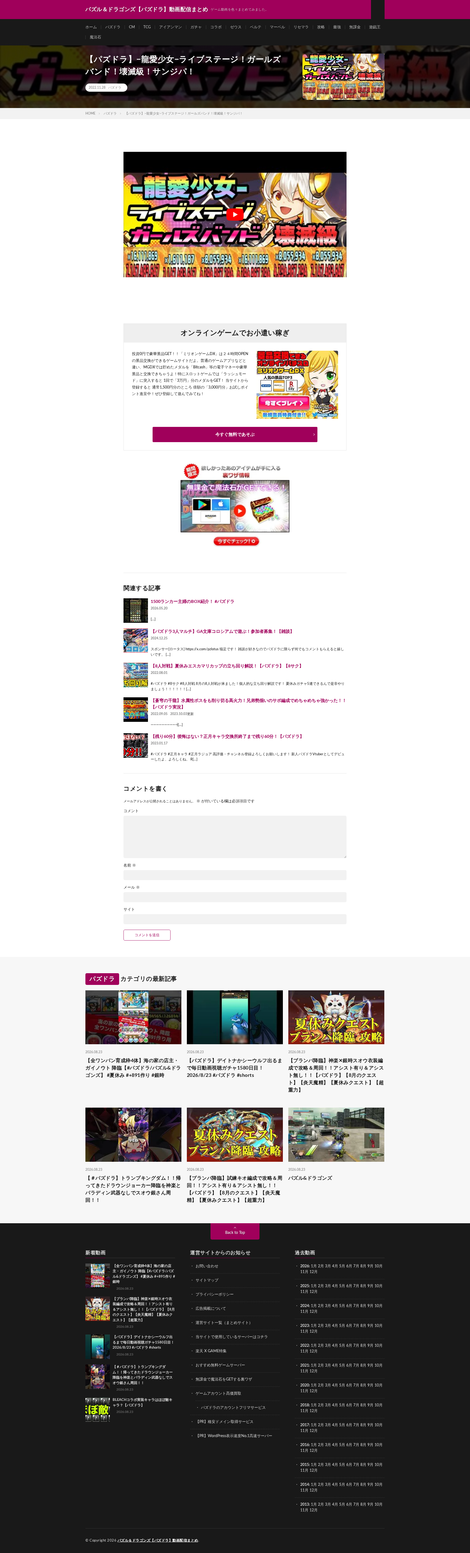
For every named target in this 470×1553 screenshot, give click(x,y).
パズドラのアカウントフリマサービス (233, 1408)
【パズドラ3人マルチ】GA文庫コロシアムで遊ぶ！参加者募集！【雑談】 (222, 631)
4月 (335, 1266)
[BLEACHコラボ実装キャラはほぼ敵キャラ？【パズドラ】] (97, 1409)
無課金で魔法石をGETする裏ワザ (224, 1379)
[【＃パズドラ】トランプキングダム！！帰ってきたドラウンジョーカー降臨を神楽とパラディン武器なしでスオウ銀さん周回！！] (97, 1376)
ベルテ (255, 27)
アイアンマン (170, 27)
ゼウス (236, 27)
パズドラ (112, 27)
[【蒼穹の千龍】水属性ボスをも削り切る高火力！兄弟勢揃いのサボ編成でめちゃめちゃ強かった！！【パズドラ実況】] (135, 709)
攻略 (321, 27)
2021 (304, 1365)
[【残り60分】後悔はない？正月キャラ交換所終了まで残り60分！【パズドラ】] (135, 745)
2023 (304, 1326)
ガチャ (196, 27)
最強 (337, 27)
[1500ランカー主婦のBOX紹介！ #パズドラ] (135, 610)
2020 (304, 1385)
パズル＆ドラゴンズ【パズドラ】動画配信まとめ (158, 1540)
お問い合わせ (207, 1266)
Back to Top (235, 1233)
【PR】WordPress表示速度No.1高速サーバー (234, 1436)
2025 (304, 1286)
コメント (131, 811)
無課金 (355, 27)
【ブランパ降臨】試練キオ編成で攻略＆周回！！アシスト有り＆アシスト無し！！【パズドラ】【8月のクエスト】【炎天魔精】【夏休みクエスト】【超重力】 (235, 1189)
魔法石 (95, 37)
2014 (304, 1485)
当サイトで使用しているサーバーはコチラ (232, 1337)
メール (131, 887)
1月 (314, 1266)
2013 (304, 1504)
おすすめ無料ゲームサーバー (220, 1365)
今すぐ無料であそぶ (235, 434)
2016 (304, 1445)
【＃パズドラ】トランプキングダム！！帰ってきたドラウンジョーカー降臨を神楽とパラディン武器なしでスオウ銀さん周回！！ (133, 1189)
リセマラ (301, 27)
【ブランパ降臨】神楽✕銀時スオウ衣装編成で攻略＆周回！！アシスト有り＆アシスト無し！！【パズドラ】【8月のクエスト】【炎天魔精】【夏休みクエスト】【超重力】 (336, 1075)
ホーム (91, 27)
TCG (147, 27)
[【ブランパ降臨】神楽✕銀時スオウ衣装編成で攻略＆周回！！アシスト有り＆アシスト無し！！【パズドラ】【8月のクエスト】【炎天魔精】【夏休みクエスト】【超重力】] (97, 1308)
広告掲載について (211, 1309)
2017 (304, 1425)
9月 (370, 1286)
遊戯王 (375, 27)
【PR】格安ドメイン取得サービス (224, 1422)
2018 (304, 1405)
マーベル (277, 27)
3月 (328, 1266)
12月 (314, 1292)
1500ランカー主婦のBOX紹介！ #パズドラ (192, 601)
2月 (321, 1266)
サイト (129, 909)
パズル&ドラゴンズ (310, 1178)
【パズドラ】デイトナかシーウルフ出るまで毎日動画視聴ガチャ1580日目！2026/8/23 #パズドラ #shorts (235, 1068)
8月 (363, 1266)
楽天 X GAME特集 (211, 1351)
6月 (349, 1266)
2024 (304, 1306)
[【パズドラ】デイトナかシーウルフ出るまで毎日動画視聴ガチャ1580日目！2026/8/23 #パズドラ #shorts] (97, 1347)
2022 (304, 1346)
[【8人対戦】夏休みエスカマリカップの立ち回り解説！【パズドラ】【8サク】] (135, 675)
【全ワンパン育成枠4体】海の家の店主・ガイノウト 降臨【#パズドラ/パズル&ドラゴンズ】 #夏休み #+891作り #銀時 (133, 1068)
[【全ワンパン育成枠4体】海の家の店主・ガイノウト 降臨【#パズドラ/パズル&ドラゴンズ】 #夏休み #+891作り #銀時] (97, 1276)
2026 (304, 1266)
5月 (342, 1266)
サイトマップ (207, 1280)
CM (132, 27)
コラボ (216, 27)
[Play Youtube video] (235, 214)
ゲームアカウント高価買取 (218, 1393)
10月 (379, 1286)
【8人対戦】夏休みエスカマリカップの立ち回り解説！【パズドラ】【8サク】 (227, 666)
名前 (129, 865)
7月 (356, 1266)
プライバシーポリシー (215, 1294)
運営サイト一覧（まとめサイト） (224, 1323)
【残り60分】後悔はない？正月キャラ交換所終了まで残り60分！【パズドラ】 (227, 736)
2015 (304, 1465)
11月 (304, 1292)
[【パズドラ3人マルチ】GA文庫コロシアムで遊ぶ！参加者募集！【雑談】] (135, 640)
